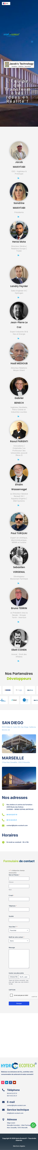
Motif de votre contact (16, 937)
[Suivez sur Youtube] (14, 1082)
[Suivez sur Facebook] (10, 1082)
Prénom (11, 882)
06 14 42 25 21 (12, 820)
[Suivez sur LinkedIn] (6, 1082)
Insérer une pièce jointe (16, 973)
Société (11, 916)
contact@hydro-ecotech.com (16, 1105)
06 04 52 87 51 (12, 815)
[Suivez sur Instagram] (2, 1082)
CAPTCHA (12, 990)
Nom (10, 889)
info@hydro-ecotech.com (15, 1113)
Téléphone (13, 906)
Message (12, 947)
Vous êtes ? (13, 926)
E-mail (11, 895)
